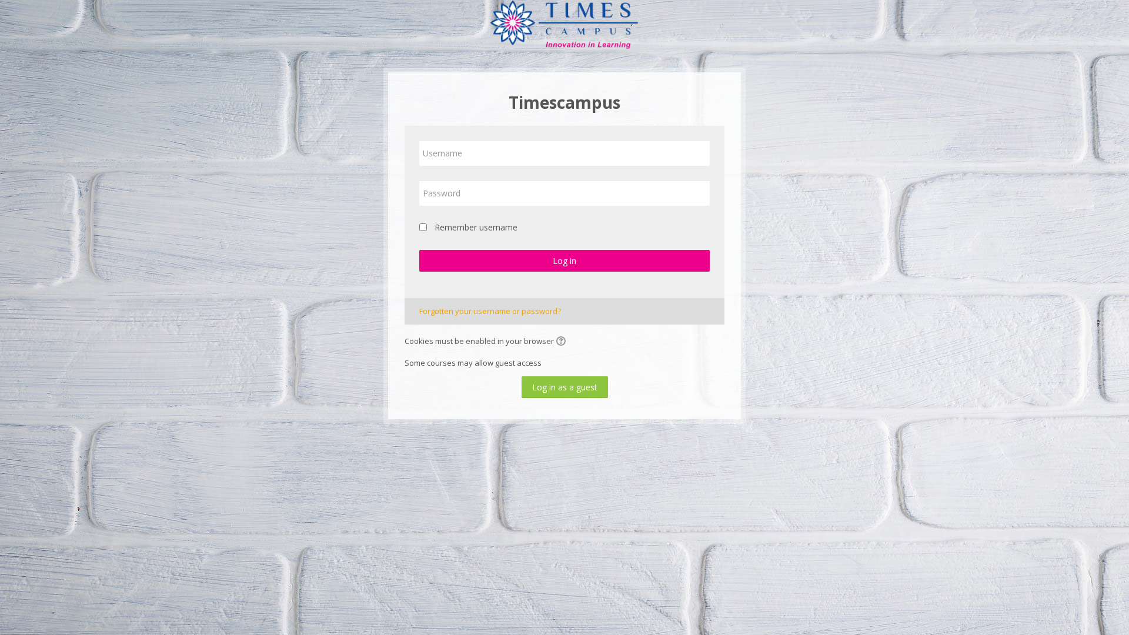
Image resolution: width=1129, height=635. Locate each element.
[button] (563, 342)
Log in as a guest (564, 387)
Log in (564, 260)
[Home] (564, 25)
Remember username (476, 227)
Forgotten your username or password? (490, 311)
